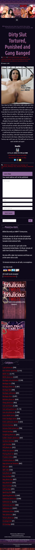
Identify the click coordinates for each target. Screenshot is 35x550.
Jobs (26, 541)
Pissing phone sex (8, 454)
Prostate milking (8, 457)
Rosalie (4, 57)
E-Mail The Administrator (8, 544)
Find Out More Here (9, 276)
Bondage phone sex (9, 387)
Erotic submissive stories (10, 422)
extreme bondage (22, 166)
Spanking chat (7, 492)
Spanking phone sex (9, 495)
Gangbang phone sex (9, 435)
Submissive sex (7, 61)
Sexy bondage (7, 476)
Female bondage (8, 431)
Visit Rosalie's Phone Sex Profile (17, 155)
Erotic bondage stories (10, 419)
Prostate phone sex (9, 460)
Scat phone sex (7, 473)
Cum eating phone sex (9, 409)
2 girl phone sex (8, 367)
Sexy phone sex (7, 482)
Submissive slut (15, 61)
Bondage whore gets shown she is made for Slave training (17, 26)
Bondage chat (10, 59)
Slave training (7, 486)
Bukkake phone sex (9, 399)
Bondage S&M (7, 390)
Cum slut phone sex (9, 412)
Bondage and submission (10, 380)
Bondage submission (9, 393)
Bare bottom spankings (10, 371)
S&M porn (25, 59)
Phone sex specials (8, 451)
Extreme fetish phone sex (11, 428)
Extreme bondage (18, 59)
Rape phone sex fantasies (11, 463)
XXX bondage (7, 524)
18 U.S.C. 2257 (13, 541)
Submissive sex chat (9, 505)
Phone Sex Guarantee (21, 541)
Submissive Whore (24, 61)
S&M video (6, 470)
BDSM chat (10, 57)
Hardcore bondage (8, 441)
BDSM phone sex (17, 57)
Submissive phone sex (9, 498)
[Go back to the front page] (17, 11)
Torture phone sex (8, 518)
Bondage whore (7, 396)
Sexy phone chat (8, 479)
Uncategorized (7, 521)
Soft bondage (7, 489)
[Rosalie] (17, 150)
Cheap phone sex (8, 403)
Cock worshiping (8, 406)
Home (9, 541)
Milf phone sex (7, 447)
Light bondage (7, 444)
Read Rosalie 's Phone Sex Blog (17, 157)
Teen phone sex (7, 514)
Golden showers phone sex (11, 438)
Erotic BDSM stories (9, 415)
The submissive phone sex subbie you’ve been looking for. (18, 27)
